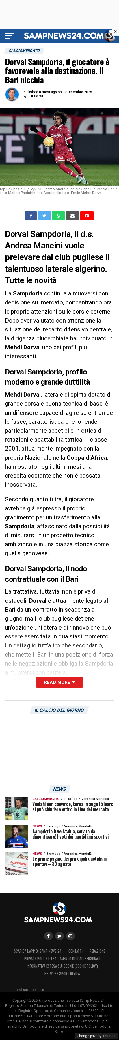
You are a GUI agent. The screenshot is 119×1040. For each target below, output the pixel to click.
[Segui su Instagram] (70, 936)
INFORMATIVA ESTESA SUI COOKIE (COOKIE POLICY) (62, 966)
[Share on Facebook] (31, 215)
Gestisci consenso (29, 989)
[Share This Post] (59, 215)
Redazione (97, 951)
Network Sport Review (62, 973)
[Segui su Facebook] (48, 936)
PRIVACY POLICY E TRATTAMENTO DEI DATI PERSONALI (62, 958)
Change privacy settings (96, 1036)
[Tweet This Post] (45, 215)
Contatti (75, 951)
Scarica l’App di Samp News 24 (38, 951)
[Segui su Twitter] (59, 936)
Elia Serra (35, 96)
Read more (57, 682)
